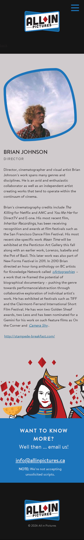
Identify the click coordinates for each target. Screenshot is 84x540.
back (3, 45)
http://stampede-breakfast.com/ (29, 336)
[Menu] (75, 8)
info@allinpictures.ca (40, 460)
